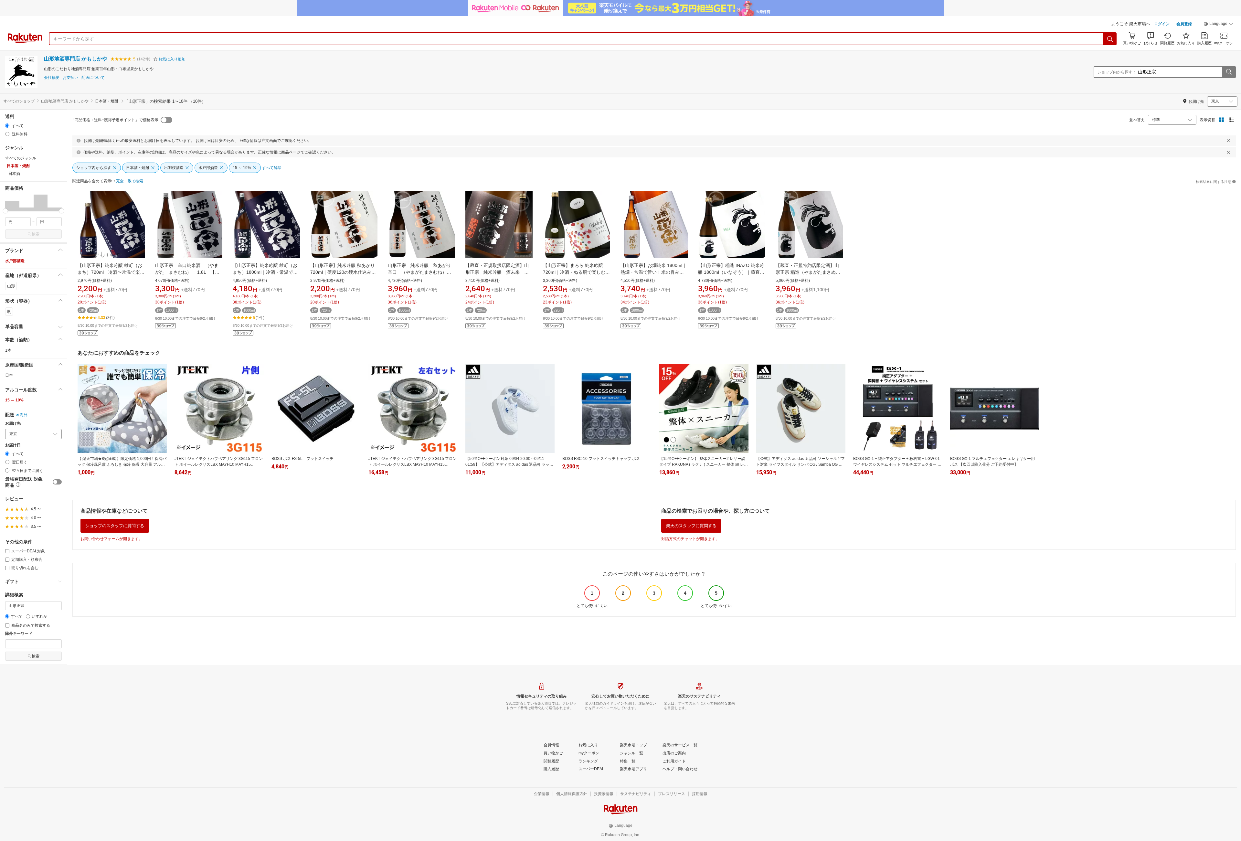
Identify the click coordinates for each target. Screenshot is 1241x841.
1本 (8, 350)
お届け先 (13, 423)
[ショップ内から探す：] (1228, 72)
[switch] (57, 481)
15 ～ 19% (14, 400)
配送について (93, 78)
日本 (9, 375)
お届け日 (13, 445)
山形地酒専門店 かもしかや (75, 58)
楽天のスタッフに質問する (691, 525)
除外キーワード (18, 634)
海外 (23, 415)
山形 (11, 286)
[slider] (5, 210)
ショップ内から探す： (1117, 72)
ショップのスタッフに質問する (114, 525)
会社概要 (51, 78)
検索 (35, 234)
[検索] (1110, 38)
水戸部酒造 (15, 261)
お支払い (70, 78)
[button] (1218, 24)
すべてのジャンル (20, 158)
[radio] (7, 125)
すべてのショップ (19, 101)
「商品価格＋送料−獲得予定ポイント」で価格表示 (114, 120)
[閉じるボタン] (1228, 140)
